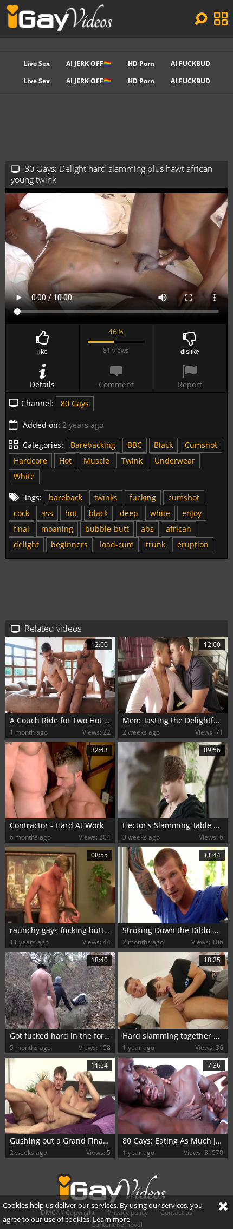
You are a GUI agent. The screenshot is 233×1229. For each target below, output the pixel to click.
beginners (69, 544)
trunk (155, 544)
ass (47, 513)
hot (71, 513)
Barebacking (92, 445)
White (24, 476)
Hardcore (30, 460)
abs (147, 529)
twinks (106, 497)
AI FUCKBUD (190, 63)
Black (163, 445)
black (98, 513)
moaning (57, 529)
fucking (143, 497)
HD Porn (141, 63)
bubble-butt (107, 529)
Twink (132, 460)
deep (129, 513)
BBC (134, 445)
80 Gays (75, 403)
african (178, 529)
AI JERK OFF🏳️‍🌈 (89, 63)
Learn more (111, 1219)
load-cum (117, 544)
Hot (65, 460)
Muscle (96, 460)
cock (21, 513)
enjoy (192, 513)
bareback (65, 497)
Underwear (174, 460)
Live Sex (36, 63)
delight (26, 544)
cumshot (183, 497)
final (21, 529)
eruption (193, 544)
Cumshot (201, 445)
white (160, 513)
